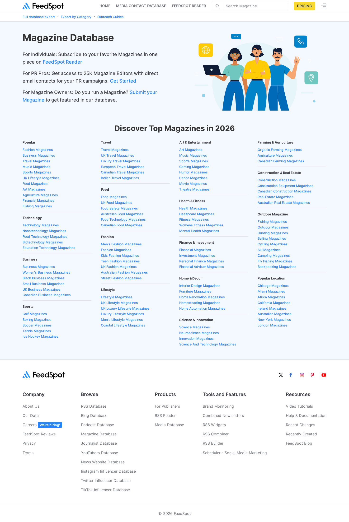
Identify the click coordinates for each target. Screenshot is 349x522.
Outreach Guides (110, 17)
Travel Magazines (36, 161)
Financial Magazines (38, 200)
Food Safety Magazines (119, 208)
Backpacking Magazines (277, 267)
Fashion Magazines (38, 150)
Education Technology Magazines (49, 248)
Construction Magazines (277, 180)
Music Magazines (36, 167)
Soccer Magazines (37, 325)
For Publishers (167, 406)
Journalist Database (99, 443)
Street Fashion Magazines (121, 278)
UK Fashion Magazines (119, 267)
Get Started (123, 81)
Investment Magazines (197, 255)
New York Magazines (274, 319)
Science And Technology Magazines (207, 344)
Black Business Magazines (44, 278)
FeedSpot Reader (62, 62)
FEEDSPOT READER (189, 6)
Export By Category (76, 17)
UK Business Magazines (42, 289)
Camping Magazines (274, 255)
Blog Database (94, 415)
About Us (31, 406)
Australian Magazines (275, 314)
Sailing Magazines (272, 238)
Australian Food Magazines (122, 214)
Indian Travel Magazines (120, 178)
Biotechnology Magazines (43, 242)
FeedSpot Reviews (39, 434)
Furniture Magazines (195, 291)
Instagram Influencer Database (108, 471)
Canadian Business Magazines (47, 295)
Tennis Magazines (37, 331)
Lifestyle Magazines (116, 297)
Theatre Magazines (194, 189)
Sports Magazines (37, 172)
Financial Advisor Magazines (201, 267)
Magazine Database (99, 434)
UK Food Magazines (116, 202)
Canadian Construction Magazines (284, 191)
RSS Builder (213, 443)
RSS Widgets (214, 424)
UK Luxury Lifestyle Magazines (125, 308)
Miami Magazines (271, 291)
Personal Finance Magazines (201, 261)
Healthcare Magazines (196, 214)
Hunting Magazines (273, 233)
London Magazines (273, 325)
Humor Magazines (193, 172)
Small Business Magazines (43, 284)
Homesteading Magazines (199, 303)
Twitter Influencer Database (106, 480)
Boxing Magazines (37, 319)
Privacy (29, 443)
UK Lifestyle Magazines (41, 178)
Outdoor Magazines (273, 227)
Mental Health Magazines (199, 231)
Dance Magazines (193, 178)
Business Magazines (39, 155)
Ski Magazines (269, 250)
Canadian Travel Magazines (122, 172)
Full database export (39, 17)
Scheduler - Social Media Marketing (235, 452)
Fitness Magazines (194, 219)
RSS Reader (165, 415)
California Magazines (274, 303)
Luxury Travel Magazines (120, 161)
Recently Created (301, 434)
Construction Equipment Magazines (285, 186)
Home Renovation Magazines (202, 297)
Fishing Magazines (37, 206)
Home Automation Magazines (202, 308)
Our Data (31, 415)
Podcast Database (97, 424)
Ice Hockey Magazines (40, 336)
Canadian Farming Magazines (281, 161)
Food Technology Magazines (45, 236)
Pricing (304, 6)
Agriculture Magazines (40, 195)
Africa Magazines (271, 297)
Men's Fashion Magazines (121, 244)
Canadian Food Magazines (121, 225)
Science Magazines (194, 327)
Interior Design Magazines (199, 286)
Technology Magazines (41, 225)
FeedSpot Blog (299, 443)
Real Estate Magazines (275, 197)
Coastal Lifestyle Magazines (123, 325)
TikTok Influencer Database (105, 489)
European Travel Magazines (122, 167)
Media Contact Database (141, 6)
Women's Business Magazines (46, 272)
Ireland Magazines (272, 308)
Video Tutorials (299, 406)
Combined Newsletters (223, 415)
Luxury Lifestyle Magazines (122, 314)
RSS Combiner (216, 434)
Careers (41, 424)
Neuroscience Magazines (199, 333)
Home (104, 6)
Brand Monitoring (218, 406)
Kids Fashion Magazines (120, 255)
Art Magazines (34, 189)
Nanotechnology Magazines (44, 231)
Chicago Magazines (273, 286)
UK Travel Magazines (117, 155)
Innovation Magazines (196, 338)
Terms (28, 452)
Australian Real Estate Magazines (284, 202)
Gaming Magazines (194, 167)
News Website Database (103, 462)
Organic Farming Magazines (280, 150)
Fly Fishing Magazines (275, 261)
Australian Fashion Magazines (124, 272)
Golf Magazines (35, 314)
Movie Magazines (193, 184)
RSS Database (93, 406)
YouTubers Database (99, 452)
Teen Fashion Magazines (120, 261)
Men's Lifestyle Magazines (122, 319)
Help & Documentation (306, 415)
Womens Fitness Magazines (201, 225)
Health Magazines (193, 208)
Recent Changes (300, 424)
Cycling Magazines (273, 244)
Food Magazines (35, 184)
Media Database (169, 424)
